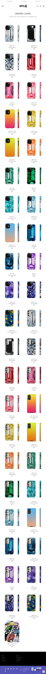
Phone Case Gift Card (12, 643)
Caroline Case (12, 74)
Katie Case (34, 74)
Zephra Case (34, 159)
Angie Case (12, 45)
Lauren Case (12, 188)
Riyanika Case (34, 45)
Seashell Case (12, 245)
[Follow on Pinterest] (14, 669)
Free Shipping (36, 1)
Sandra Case (12, 302)
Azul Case (12, 273)
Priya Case (12, 216)
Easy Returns (8, 1)
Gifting (17, 655)
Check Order (18, 659)
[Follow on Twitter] (8, 669)
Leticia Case (34, 131)
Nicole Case (34, 102)
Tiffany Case (34, 216)
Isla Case (12, 102)
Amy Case (34, 273)
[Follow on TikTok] (17, 669)
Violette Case (34, 302)
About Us (18, 660)
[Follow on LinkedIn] (5, 671)
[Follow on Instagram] (11, 669)
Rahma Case (34, 188)
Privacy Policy (19, 657)
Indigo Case (12, 330)
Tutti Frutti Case (12, 131)
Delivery (3, 657)
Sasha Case (34, 245)
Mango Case (12, 159)
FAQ (2, 655)
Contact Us (4, 660)
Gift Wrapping (22, 1)
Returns (3, 659)
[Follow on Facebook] (5, 669)
